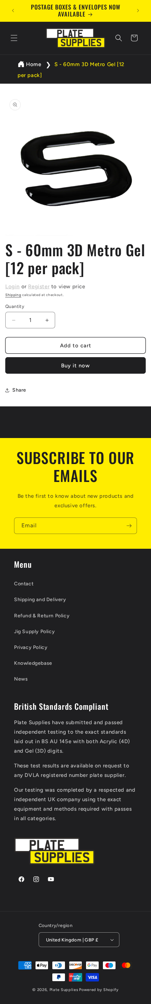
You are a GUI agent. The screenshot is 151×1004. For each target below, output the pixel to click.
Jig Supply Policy (34, 632)
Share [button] (19, 390)
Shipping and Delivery (40, 600)
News (21, 679)
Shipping (13, 294)
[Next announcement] (138, 10)
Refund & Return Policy (42, 616)
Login (12, 286)
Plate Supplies (64, 989)
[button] (14, 38)
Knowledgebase (33, 663)
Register (39, 286)
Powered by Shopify (99, 989)
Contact (23, 584)
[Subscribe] (129, 525)
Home (33, 64)
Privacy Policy (30, 647)
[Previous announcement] (13, 10)
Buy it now (75, 365)
